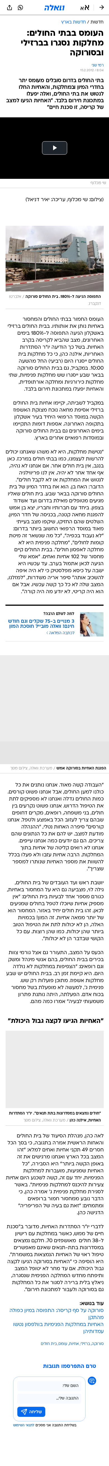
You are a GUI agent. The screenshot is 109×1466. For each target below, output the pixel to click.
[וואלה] (54, 7)
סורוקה (98, 1344)
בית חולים (49, 1344)
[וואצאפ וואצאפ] (20, 7)
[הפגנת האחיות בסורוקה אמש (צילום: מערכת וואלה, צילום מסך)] (54, 714)
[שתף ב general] (9, 7)
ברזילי (85, 1344)
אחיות (74, 1344)
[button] (84, 7)
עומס (62, 1344)
